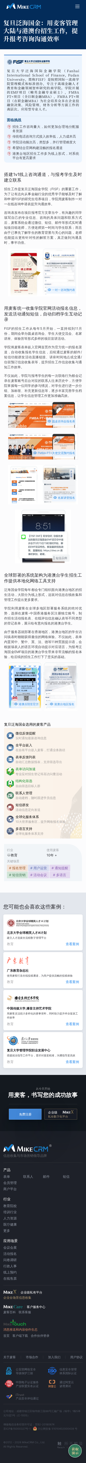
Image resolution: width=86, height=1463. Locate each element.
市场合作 (32, 1357)
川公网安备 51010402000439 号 (57, 1428)
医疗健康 (10, 1224)
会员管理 (10, 1183)
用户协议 (76, 1357)
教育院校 (10, 1206)
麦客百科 (9, 1312)
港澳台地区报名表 (62, 705)
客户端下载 (20, 1336)
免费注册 (25, 1114)
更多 (6, 1230)
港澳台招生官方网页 (26, 705)
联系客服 (25, 1312)
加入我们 (54, 1357)
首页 (6, 1336)
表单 (6, 1176)
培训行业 (10, 1212)
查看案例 (72, 944)
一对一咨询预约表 (61, 290)
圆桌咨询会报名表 (61, 421)
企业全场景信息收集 (17, 1297)
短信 (66, 1176)
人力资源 (10, 1218)
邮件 (46, 1176)
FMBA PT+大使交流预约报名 (54, 453)
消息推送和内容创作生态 (20, 1329)
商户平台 (10, 1189)
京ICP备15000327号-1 (17, 1428)
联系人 (28, 1176)
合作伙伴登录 (40, 1336)
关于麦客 (9, 1357)
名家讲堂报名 (64, 497)
